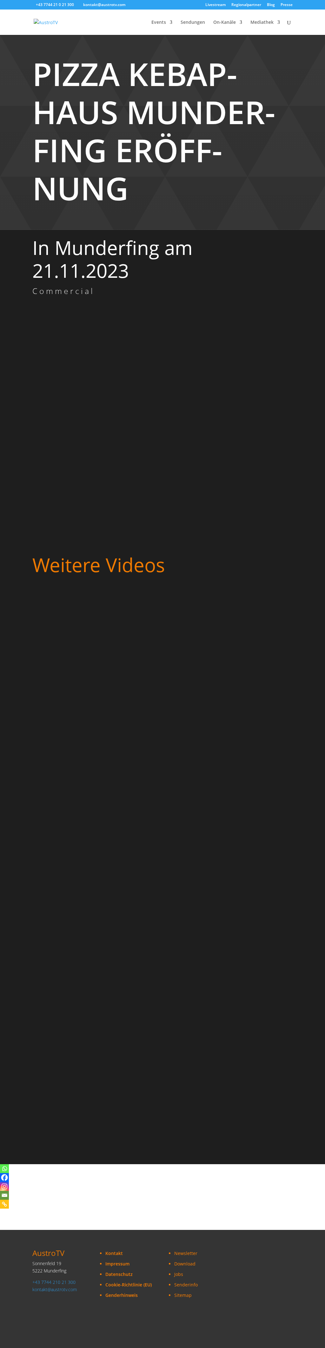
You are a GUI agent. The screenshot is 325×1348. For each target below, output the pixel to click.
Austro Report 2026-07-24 (63, 1108)
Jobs (178, 1274)
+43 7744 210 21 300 (54, 1282)
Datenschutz (119, 1274)
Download (185, 1264)
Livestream (215, 5)
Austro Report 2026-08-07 (63, 887)
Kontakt (114, 1253)
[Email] (4, 1195)
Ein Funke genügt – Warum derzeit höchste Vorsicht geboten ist (108, 832)
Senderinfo (186, 1285)
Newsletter (185, 1253)
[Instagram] (4, 1186)
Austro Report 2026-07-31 (63, 943)
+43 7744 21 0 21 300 (55, 4)
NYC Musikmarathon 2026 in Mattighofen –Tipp (88, 1053)
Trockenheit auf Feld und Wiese (69, 722)
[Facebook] (4, 1177)
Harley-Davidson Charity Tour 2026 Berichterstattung (95, 998)
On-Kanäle (224, 22)
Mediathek (262, 22)
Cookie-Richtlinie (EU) (128, 1285)
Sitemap (183, 1295)
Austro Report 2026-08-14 (63, 777)
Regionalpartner (246, 5)
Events (158, 22)
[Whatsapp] (4, 1168)
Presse (287, 5)
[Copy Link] (4, 1204)
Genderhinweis (121, 1295)
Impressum (117, 1264)
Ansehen (47, 621)
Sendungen (193, 22)
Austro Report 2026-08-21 (63, 667)
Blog (271, 5)
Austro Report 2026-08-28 (63, 611)
